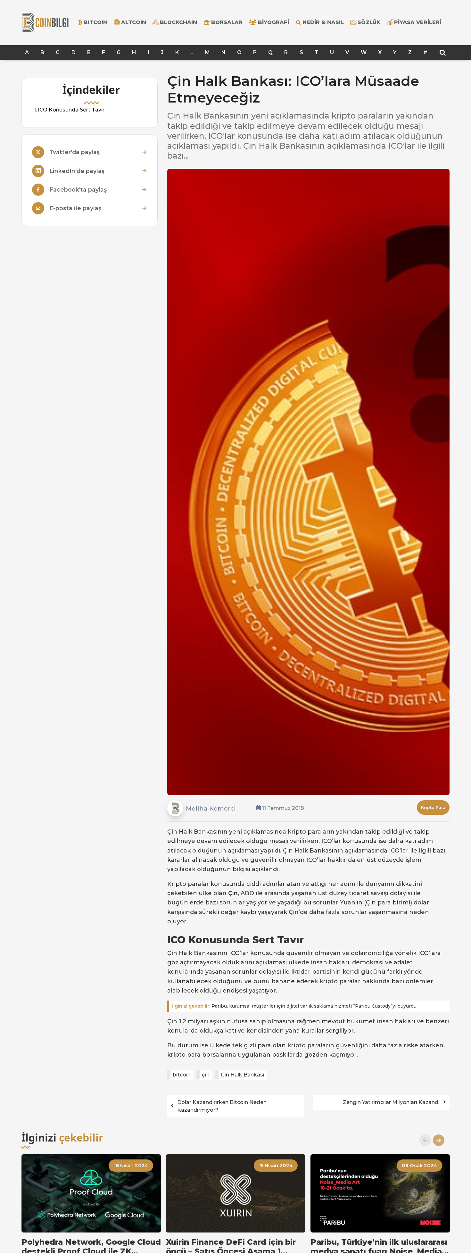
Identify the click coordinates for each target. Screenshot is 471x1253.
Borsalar (227, 22)
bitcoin (182, 1075)
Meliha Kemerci (211, 808)
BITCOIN (95, 22)
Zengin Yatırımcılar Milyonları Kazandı (391, 1102)
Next (436, 1140)
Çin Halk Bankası (242, 1075)
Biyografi (273, 22)
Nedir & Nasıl (323, 22)
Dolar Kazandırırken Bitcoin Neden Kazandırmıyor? (222, 1106)
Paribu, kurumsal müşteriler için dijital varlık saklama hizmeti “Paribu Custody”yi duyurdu (294, 1006)
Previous (422, 1140)
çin (206, 1075)
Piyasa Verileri (417, 22)
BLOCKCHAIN (178, 22)
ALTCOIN (133, 22)
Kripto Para (433, 807)
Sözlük (369, 22)
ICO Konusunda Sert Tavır (71, 110)
